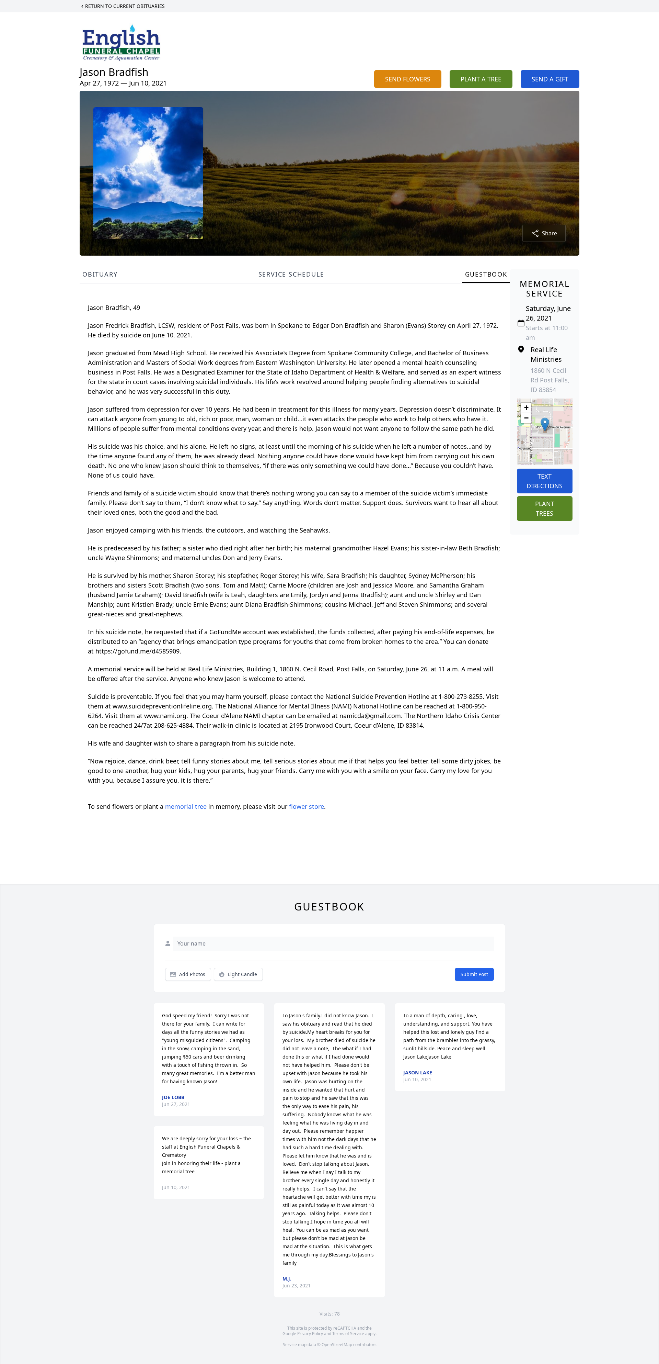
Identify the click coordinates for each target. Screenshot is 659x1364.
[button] (545, 424)
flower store (306, 806)
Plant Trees (544, 508)
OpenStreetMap (337, 1345)
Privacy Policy (310, 1334)
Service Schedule (291, 274)
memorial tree (186, 806)
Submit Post (474, 974)
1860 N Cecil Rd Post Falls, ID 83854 (550, 380)
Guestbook (486, 274)
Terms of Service (348, 1334)
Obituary (99, 274)
